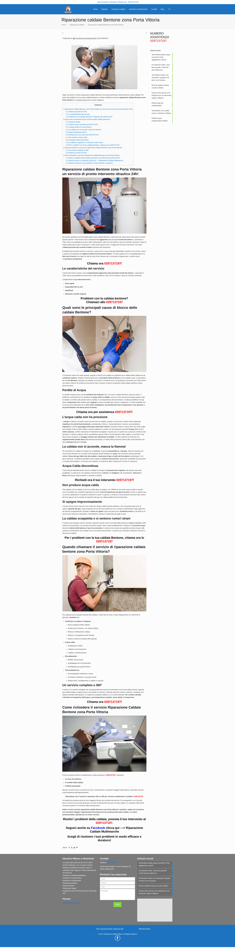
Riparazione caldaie (77, 25)
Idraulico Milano (90, 929)
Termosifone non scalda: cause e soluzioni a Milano (161, 112)
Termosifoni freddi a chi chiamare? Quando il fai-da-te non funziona (161, 77)
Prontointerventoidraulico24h (85, 38)
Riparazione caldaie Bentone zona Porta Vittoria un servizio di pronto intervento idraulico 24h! (98, 109)
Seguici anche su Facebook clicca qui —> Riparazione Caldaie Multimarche (94, 160)
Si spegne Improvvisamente (77, 140)
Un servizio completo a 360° (77, 150)
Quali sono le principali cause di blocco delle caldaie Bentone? (86, 119)
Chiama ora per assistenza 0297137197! (82, 124)
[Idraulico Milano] (68, 9)
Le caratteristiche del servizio (78, 114)
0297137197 (134, 2)
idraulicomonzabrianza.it (71, 903)
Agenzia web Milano (130, 929)
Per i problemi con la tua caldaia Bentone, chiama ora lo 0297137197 (93, 145)
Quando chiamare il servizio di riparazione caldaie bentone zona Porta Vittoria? (92, 148)
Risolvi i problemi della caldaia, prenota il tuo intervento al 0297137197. (93, 158)
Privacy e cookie (124, 931)
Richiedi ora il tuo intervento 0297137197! (82, 135)
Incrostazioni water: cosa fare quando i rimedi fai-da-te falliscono (161, 67)
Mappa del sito (110, 931)
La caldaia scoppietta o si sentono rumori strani (84, 142)
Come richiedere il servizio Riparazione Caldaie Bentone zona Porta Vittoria (91, 155)
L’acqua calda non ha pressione (79, 127)
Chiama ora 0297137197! (76, 112)
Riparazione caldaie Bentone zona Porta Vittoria (105, 25)
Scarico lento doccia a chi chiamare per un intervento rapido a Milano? (161, 95)
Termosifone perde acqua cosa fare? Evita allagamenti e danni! (161, 57)
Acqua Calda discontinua (76, 132)
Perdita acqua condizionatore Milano (160, 119)
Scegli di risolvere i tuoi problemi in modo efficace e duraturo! (89, 163)
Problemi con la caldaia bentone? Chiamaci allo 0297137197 (89, 117)
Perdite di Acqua (73, 122)
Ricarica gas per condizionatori (157, 104)
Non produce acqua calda (76, 137)
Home (64, 25)
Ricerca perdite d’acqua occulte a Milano (160, 86)
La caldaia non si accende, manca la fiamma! (83, 130)
